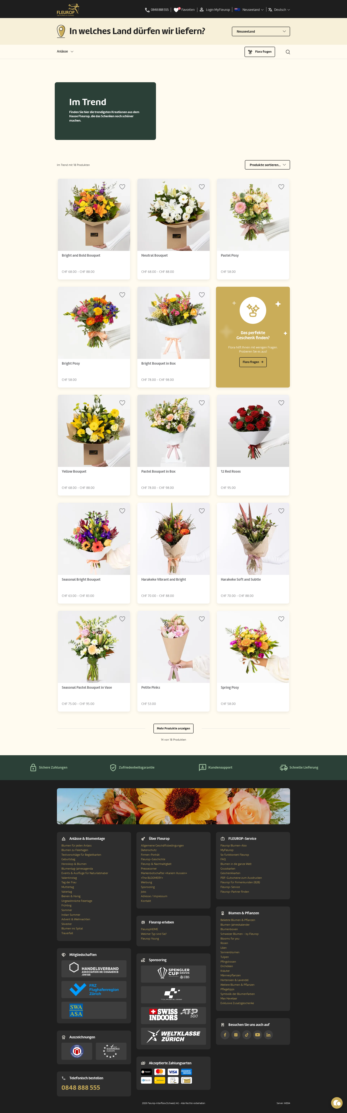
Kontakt (146, 901)
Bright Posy (71, 363)
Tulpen (224, 957)
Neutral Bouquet (154, 255)
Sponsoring (148, 887)
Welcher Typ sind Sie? (154, 934)
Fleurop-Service (230, 887)
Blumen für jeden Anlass (76, 845)
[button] (65, 51)
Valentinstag (69, 877)
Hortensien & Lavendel (234, 980)
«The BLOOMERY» (152, 877)
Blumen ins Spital (72, 928)
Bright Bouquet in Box (158, 363)
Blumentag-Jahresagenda (77, 868)
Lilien (223, 947)
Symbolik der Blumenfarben (237, 994)
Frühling (66, 905)
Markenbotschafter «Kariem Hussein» (164, 873)
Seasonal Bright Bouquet (81, 579)
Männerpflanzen (230, 975)
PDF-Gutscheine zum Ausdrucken (241, 877)
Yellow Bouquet (74, 471)
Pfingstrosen (228, 961)
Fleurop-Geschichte (153, 859)
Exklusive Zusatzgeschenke (237, 1003)
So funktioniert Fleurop (234, 854)
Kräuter (225, 971)
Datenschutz (149, 850)
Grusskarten (227, 868)
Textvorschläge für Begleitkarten (81, 854)
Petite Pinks (150, 687)
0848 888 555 (80, 1088)
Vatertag (66, 891)
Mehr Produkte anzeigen (173, 728)
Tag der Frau (68, 882)
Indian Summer (70, 914)
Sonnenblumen (229, 952)
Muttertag (67, 887)
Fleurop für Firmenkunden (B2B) (240, 882)
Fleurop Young (150, 938)
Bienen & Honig (70, 896)
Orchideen (226, 966)
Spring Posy (230, 687)
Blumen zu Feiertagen (74, 850)
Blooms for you (229, 938)
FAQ (223, 859)
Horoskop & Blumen (74, 864)
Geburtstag (68, 859)
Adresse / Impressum (154, 896)
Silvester (66, 924)
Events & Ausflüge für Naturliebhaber (84, 873)
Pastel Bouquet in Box (158, 471)
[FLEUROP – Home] (68, 10)
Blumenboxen (229, 929)
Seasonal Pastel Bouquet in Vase (87, 687)
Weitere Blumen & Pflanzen (237, 984)
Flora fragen (263, 52)
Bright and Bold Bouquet (81, 255)
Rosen (224, 943)
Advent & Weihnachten (75, 919)
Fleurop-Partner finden (234, 891)
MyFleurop (227, 850)
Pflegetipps (227, 989)
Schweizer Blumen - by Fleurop (239, 934)
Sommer (66, 910)
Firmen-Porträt (150, 854)
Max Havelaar (228, 998)
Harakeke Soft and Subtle (241, 579)
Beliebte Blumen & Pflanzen (237, 920)
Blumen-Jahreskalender (235, 924)
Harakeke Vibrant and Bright (163, 579)
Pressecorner (149, 868)
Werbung (146, 882)
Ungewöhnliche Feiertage (76, 901)
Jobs (143, 891)
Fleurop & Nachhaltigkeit (156, 864)
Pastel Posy (230, 255)
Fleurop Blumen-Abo (233, 845)
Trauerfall (67, 933)
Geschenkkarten (230, 873)
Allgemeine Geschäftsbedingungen (162, 845)
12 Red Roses (231, 471)
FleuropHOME (149, 929)
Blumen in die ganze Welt (236, 864)
